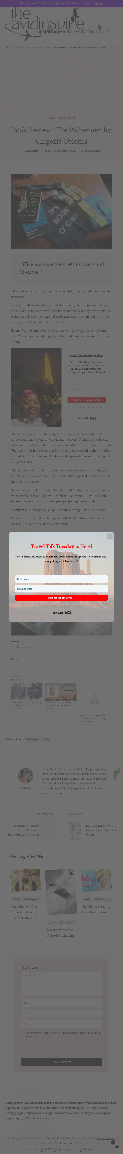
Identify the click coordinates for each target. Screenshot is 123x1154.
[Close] (110, 536)
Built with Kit (62, 613)
